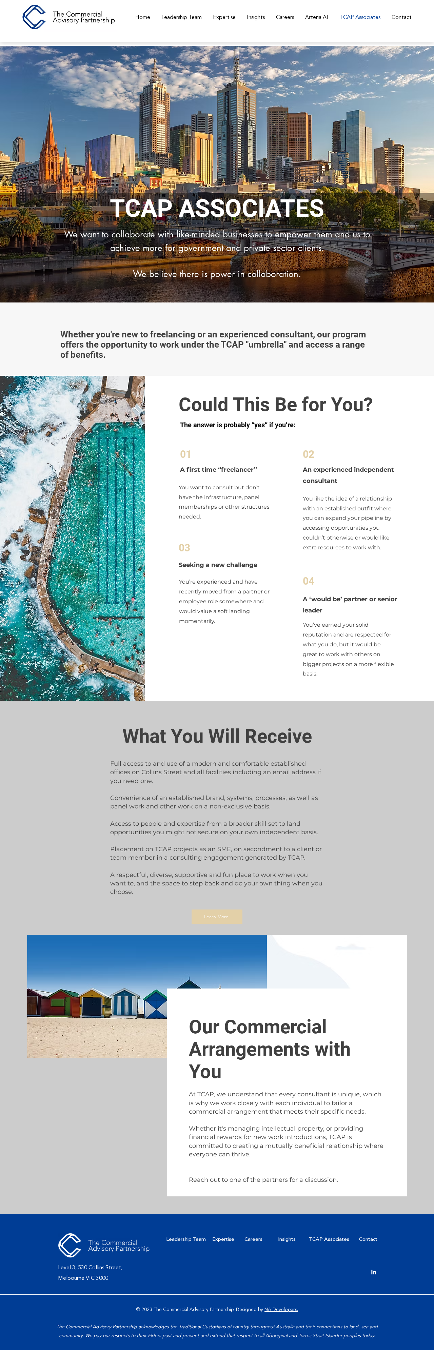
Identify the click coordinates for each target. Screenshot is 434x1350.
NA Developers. (281, 1309)
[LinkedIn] (373, 1272)
